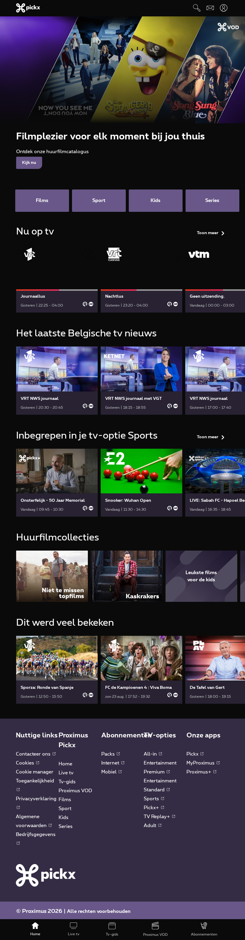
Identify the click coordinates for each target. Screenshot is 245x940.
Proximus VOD (75, 790)
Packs (108, 754)
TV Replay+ (157, 816)
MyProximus (201, 763)
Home (65, 764)
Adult (150, 825)
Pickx (193, 754)
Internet (110, 763)
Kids (63, 817)
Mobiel (109, 772)
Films (65, 799)
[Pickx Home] (46, 875)
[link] (57, 279)
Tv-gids (67, 781)
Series (66, 826)
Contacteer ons (34, 754)
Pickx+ (152, 807)
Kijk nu (29, 163)
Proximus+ (199, 772)
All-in (151, 754)
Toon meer (207, 233)
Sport (65, 808)
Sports (152, 798)
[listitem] (52, 576)
